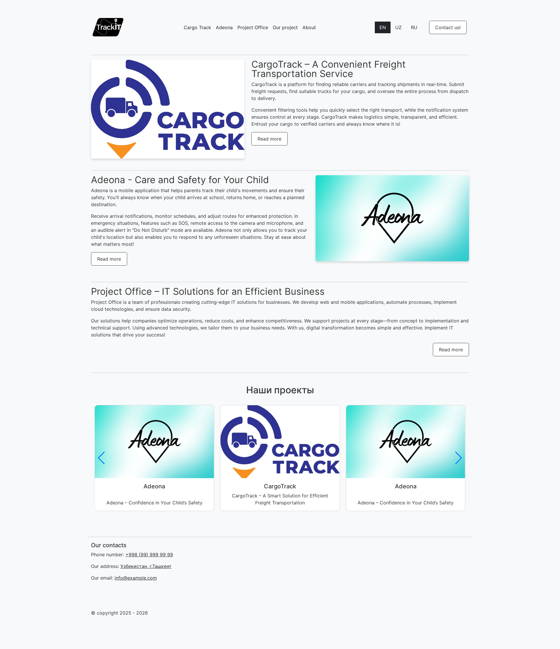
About (309, 27)
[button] (459, 458)
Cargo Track (197, 27)
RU (414, 27)
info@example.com (136, 578)
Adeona (224, 27)
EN (382, 27)
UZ (398, 27)
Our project (285, 27)
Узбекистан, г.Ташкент (146, 566)
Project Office (252, 27)
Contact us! (448, 27)
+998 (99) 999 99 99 (149, 554)
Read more (269, 139)
